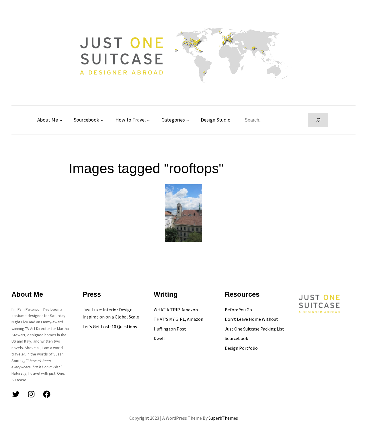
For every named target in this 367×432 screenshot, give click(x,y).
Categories (173, 119)
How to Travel (130, 119)
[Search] (318, 120)
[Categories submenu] (187, 120)
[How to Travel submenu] (148, 120)
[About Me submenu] (61, 120)
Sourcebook (86, 119)
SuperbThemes (223, 418)
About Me (47, 119)
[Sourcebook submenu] (102, 120)
